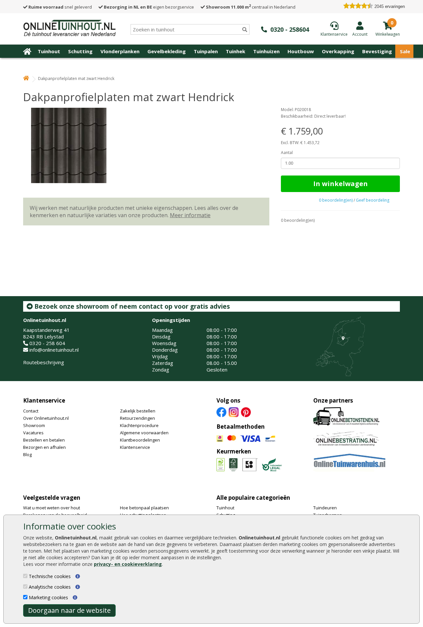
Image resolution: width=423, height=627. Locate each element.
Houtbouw (301, 51)
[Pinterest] (246, 411)
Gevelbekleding (166, 51)
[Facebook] (221, 411)
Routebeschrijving (43, 362)
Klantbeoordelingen (140, 440)
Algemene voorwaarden (144, 433)
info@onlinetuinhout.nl (54, 349)
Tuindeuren (325, 508)
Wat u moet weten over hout (51, 508)
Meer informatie (190, 215)
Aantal (287, 152)
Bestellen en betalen (44, 440)
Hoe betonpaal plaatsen (144, 508)
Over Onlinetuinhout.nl (46, 418)
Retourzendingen (137, 418)
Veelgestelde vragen (51, 497)
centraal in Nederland (250, 7)
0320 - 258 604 (47, 343)
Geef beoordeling (372, 200)
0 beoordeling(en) (336, 200)
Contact (30, 411)
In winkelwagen (340, 183)
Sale (405, 51)
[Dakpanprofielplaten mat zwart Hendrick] (146, 145)
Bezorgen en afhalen (44, 447)
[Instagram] (234, 411)
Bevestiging (377, 51)
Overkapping (338, 51)
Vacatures (33, 433)
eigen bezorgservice (149, 7)
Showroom (34, 425)
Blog (27, 454)
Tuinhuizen (266, 51)
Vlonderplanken (119, 51)
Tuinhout (49, 51)
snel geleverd (60, 7)
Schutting (80, 51)
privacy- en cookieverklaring (128, 564)
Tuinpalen (206, 51)
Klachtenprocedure (139, 425)
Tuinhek (235, 51)
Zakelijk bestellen (137, 411)
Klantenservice (44, 400)
